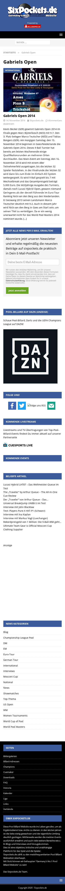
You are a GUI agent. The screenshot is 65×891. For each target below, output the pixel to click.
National (8, 682)
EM (5, 648)
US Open (8, 704)
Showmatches (11, 693)
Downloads (8, 777)
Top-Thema (9, 698)
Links (5, 803)
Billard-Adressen (11, 761)
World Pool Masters (14, 726)
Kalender (7, 793)
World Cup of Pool (13, 721)
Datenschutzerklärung (15, 280)
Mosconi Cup (10, 676)
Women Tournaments (15, 715)
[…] (25, 218)
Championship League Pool (18, 637)
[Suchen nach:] (32, 42)
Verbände (8, 809)
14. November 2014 (15, 120)
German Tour (10, 659)
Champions (9, 766)
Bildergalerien (10, 756)
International (10, 665)
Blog (5, 632)
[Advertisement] (32, 579)
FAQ (5, 782)
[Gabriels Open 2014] (32, 90)
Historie (7, 787)
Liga (5, 798)
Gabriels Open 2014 (19, 115)
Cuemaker (8, 772)
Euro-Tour (8, 654)
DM (5, 643)
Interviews (9, 671)
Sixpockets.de (36, 120)
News (6, 687)
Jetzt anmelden (17, 290)
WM (5, 710)
